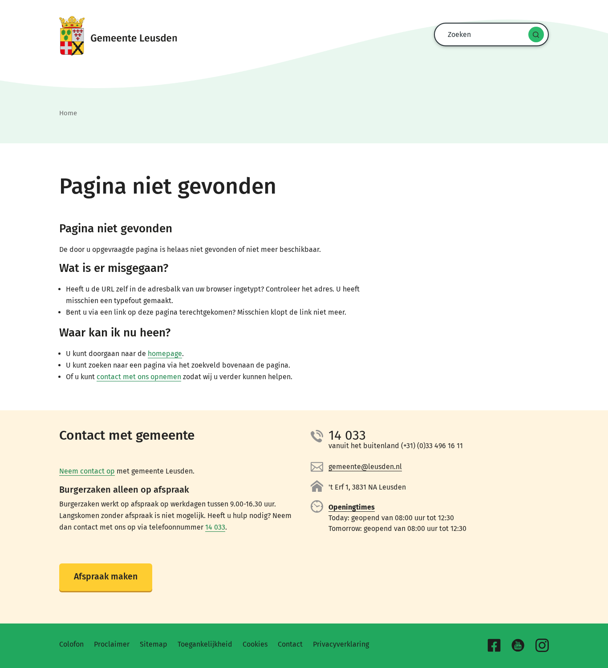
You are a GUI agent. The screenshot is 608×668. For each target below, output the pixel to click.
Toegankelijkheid (205, 644)
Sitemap (153, 644)
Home (68, 113)
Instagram (542, 645)
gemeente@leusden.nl (365, 466)
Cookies (255, 644)
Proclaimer (112, 644)
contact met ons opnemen (139, 376)
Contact (290, 644)
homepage (165, 353)
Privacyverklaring (341, 644)
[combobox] (489, 34)
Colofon (71, 644)
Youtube (518, 645)
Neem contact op (87, 471)
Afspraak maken (106, 576)
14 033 (215, 527)
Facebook (494, 645)
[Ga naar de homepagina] (304, 36)
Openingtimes (351, 507)
